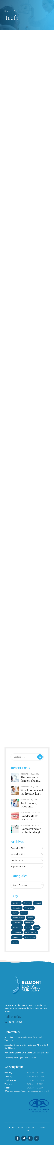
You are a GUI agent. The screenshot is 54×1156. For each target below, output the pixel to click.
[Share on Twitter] (24, 119)
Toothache (17, 932)
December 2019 (18, 848)
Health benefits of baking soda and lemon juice (22, 490)
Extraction (17, 908)
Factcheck (13, 689)
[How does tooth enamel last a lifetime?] (27, 62)
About (20, 1127)
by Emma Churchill (22, 44)
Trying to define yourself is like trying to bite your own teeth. (26, 431)
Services (30, 1127)
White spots (30, 937)
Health (24, 913)
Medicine (29, 922)
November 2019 (18, 854)
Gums (15, 913)
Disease (27, 903)
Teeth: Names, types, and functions (29, 805)
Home (7, 11)
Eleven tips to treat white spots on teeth (24, 698)
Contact (27, 1130)
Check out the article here (26, 180)
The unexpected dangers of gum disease (30, 779)
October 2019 (17, 860)
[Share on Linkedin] (30, 119)
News (23, 79)
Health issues (18, 918)
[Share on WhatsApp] (36, 119)
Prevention (21, 323)
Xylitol (15, 942)
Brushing (12, 222)
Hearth (30, 918)
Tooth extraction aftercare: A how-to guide (23, 334)
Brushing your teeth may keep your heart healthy (24, 234)
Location (41, 1127)
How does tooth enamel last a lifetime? (26, 88)
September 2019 (18, 866)
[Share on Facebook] (17, 119)
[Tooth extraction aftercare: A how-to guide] (27, 305)
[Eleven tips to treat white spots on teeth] (27, 672)
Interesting (13, 79)
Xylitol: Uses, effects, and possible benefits (25, 596)
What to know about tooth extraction (32, 792)
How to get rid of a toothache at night (31, 830)
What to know (30, 932)
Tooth (36, 927)
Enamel (37, 903)
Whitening (17, 937)
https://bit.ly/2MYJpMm (27, 191)
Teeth (32, 79)
